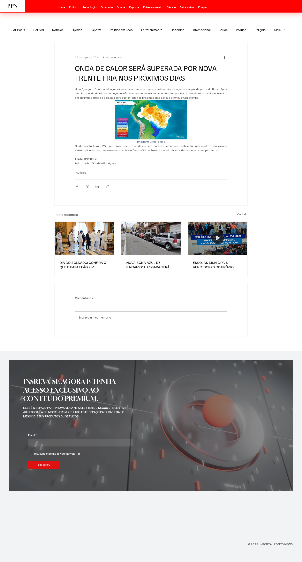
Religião (260, 30)
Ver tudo (242, 214)
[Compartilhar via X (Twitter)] (87, 186)
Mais (277, 30)
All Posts (19, 30)
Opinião (77, 30)
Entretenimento (152, 30)
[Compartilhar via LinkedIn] (97, 186)
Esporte (96, 30)
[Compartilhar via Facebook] (77, 186)
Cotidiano (177, 30)
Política (38, 30)
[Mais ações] (224, 57)
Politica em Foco (121, 30)
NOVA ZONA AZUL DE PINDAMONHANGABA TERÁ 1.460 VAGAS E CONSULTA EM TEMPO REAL (150, 264)
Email (32, 435)
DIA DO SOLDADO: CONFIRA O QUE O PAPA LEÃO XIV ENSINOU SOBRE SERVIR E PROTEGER (83, 264)
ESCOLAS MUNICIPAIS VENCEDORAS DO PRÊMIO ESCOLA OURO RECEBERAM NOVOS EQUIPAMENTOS (214, 264)
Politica (241, 30)
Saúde (223, 30)
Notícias (57, 30)
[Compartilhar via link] (107, 186)
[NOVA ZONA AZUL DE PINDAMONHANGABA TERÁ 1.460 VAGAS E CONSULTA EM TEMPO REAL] (151, 238)
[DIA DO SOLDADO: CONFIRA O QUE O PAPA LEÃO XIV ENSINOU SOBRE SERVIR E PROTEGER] (84, 238)
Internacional (201, 30)
